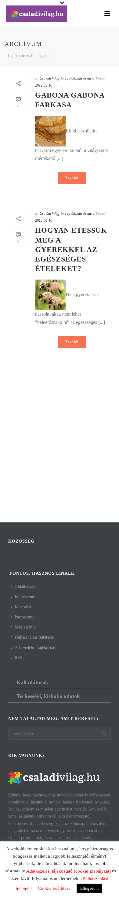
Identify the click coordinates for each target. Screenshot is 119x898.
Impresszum (25, 597)
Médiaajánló (25, 627)
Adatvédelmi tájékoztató (35, 647)
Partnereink (24, 617)
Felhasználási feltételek (34, 637)
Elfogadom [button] (89, 888)
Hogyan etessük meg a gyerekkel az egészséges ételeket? (71, 249)
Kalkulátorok (32, 682)
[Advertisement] (59, 456)
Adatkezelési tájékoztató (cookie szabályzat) (68, 871)
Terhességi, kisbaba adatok (48, 696)
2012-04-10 (43, 220)
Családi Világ (49, 78)
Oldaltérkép (25, 586)
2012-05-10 (43, 85)
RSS (18, 657)
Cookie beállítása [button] (54, 888)
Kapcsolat (23, 607)
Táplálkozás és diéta (79, 78)
